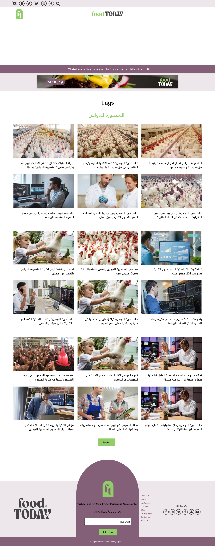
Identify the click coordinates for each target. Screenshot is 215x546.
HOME (148, 68)
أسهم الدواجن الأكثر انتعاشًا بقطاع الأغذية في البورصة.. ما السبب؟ (112, 376)
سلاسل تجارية (112, 69)
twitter (36, 3)
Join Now (108, 532)
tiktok (29, 3)
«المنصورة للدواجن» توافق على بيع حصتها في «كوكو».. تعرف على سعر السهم (111, 320)
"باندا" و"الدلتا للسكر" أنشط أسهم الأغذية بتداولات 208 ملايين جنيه (178, 270)
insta (44, 3)
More (106, 442)
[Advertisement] (107, 42)
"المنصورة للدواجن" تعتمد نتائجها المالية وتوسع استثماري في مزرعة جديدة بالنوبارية (110, 164)
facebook (51, 3)
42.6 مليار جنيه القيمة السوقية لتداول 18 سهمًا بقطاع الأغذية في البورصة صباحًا (174, 376)
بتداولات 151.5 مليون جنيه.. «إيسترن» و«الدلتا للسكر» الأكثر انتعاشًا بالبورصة (175, 320)
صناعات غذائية (136, 69)
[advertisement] (107, 81)
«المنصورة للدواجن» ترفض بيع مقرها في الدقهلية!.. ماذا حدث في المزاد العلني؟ (178, 214)
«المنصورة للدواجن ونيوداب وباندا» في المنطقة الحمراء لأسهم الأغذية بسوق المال (110, 214)
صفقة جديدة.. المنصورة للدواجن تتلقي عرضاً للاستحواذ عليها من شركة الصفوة (48, 376)
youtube (14, 3)
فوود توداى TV (75, 69)
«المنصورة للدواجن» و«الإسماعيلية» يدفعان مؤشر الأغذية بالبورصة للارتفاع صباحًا (173, 426)
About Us (144, 520)
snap (22, 3)
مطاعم (124, 69)
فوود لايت (98, 69)
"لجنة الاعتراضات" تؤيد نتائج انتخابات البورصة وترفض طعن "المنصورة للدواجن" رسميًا (47, 164)
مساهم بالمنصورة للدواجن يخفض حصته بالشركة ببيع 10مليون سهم (109, 270)
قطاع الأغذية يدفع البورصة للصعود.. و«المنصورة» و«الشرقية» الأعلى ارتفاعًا (109, 426)
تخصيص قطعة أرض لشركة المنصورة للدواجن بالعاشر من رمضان (47, 270)
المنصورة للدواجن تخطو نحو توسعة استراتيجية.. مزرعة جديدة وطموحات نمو (174, 164)
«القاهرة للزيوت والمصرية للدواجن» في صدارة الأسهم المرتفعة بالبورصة (47, 214)
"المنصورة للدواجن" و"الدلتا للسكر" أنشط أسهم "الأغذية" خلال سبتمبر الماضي (46, 320)
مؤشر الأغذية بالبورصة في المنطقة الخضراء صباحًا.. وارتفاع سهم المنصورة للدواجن (49, 426)
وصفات (87, 69)
